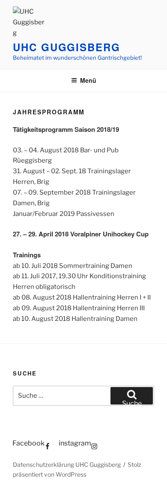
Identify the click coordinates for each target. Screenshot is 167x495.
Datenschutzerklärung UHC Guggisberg (67, 464)
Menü (88, 80)
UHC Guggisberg (66, 47)
